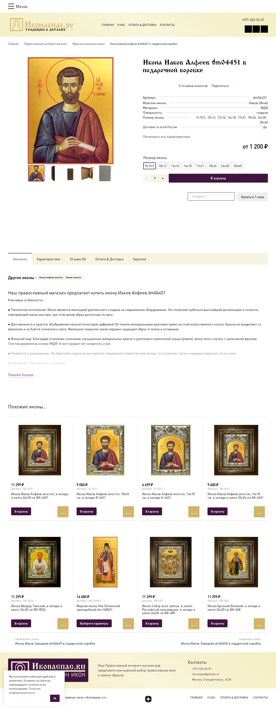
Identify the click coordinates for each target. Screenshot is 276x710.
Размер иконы (155, 157)
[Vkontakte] (248, 29)
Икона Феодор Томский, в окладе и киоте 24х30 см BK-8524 (36, 608)
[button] (17, 6)
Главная (107, 24)
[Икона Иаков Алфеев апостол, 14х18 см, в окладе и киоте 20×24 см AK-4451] (236, 450)
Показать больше (20, 374)
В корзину (218, 178)
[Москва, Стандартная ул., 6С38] (190, 679)
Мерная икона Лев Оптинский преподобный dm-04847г (98, 608)
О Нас (121, 24)
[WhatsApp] (256, 29)
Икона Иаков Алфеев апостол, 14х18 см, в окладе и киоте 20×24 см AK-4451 (235, 496)
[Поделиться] (233, 86)
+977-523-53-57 (201, 668)
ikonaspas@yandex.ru (205, 674)
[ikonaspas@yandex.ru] (190, 674)
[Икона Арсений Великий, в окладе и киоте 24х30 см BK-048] (236, 562)
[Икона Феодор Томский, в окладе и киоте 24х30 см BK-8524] (40, 562)
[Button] (266, 6)
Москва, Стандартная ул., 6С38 (211, 679)
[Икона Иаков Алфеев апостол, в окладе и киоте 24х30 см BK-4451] (40, 450)
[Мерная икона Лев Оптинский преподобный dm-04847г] (105, 562)
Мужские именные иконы (89, 43)
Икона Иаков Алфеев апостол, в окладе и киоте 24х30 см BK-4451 (39, 496)
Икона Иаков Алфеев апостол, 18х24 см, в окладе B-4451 (103, 496)
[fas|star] (148, 699)
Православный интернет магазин (45, 43)
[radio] (149, 166)
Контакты (167, 24)
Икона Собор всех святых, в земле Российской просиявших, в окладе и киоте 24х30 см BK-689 (168, 609)
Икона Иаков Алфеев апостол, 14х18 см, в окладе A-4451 (168, 496)
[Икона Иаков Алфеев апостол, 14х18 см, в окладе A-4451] (170, 450)
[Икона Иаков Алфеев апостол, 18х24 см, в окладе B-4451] (105, 450)
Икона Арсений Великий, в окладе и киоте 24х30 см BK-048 (234, 608)
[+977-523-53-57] (190, 668)
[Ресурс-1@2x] (42, 25)
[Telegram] (264, 29)
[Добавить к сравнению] (265, 86)
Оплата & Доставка (143, 24)
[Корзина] (258, 6)
